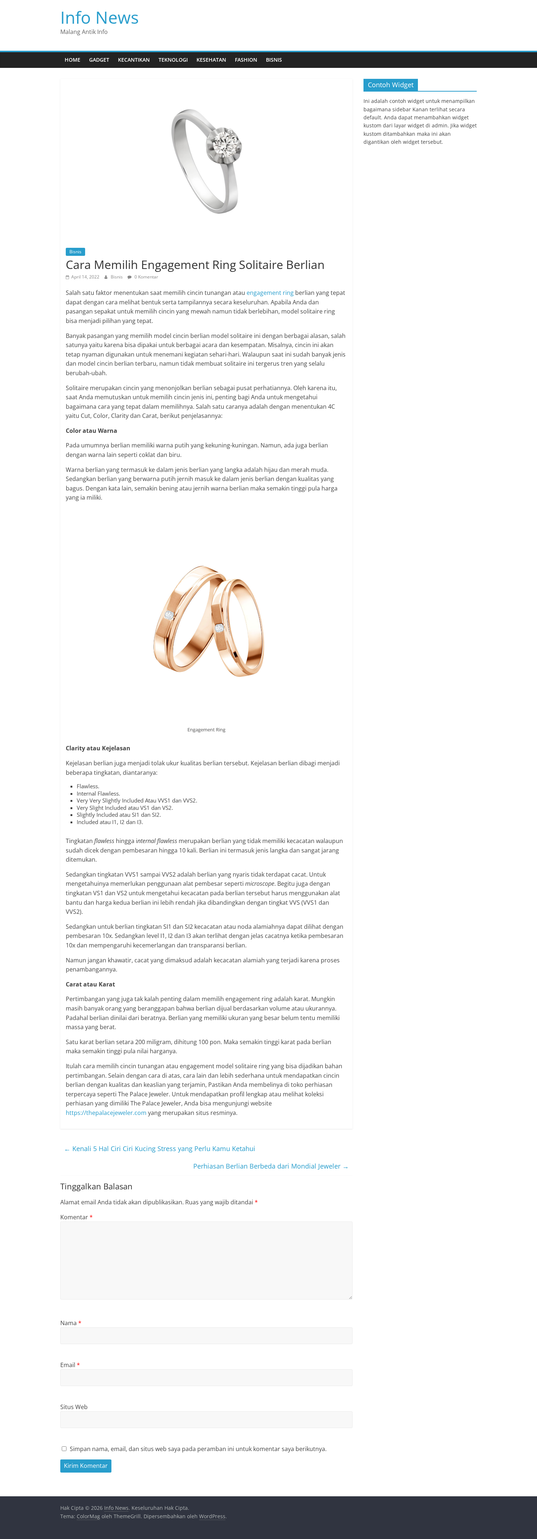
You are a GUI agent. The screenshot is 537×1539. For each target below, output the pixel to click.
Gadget (99, 59)
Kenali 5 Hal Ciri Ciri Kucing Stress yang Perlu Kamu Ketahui (159, 1148)
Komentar (76, 1217)
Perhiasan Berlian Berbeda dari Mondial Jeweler (271, 1166)
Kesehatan (211, 59)
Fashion (246, 59)
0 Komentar (145, 277)
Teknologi (173, 59)
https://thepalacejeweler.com (106, 1113)
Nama (70, 1323)
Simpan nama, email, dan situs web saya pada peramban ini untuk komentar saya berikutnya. (198, 1449)
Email (70, 1365)
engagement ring (270, 293)
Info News (99, 17)
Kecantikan (134, 59)
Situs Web (74, 1407)
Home (72, 59)
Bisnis (274, 59)
